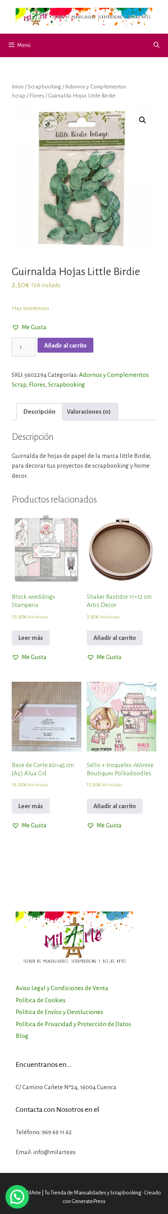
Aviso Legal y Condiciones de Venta (62, 988)
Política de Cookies (41, 1000)
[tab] (39, 412)
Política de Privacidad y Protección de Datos (73, 1024)
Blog (22, 1035)
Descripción (39, 411)
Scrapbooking (44, 86)
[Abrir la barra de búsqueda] (156, 45)
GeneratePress (88, 1201)
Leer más (30, 637)
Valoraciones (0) (89, 411)
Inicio (18, 86)
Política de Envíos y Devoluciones (59, 1012)
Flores (36, 95)
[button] (29, 327)
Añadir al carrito (65, 345)
